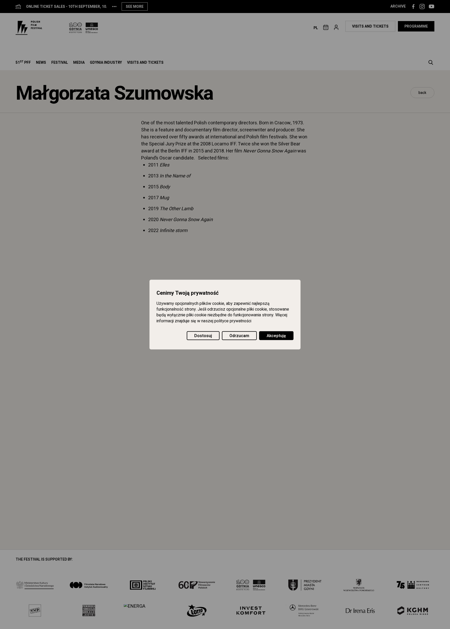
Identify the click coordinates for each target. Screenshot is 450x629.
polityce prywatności (232, 321)
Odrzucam (239, 336)
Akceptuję (276, 336)
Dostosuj (203, 336)
